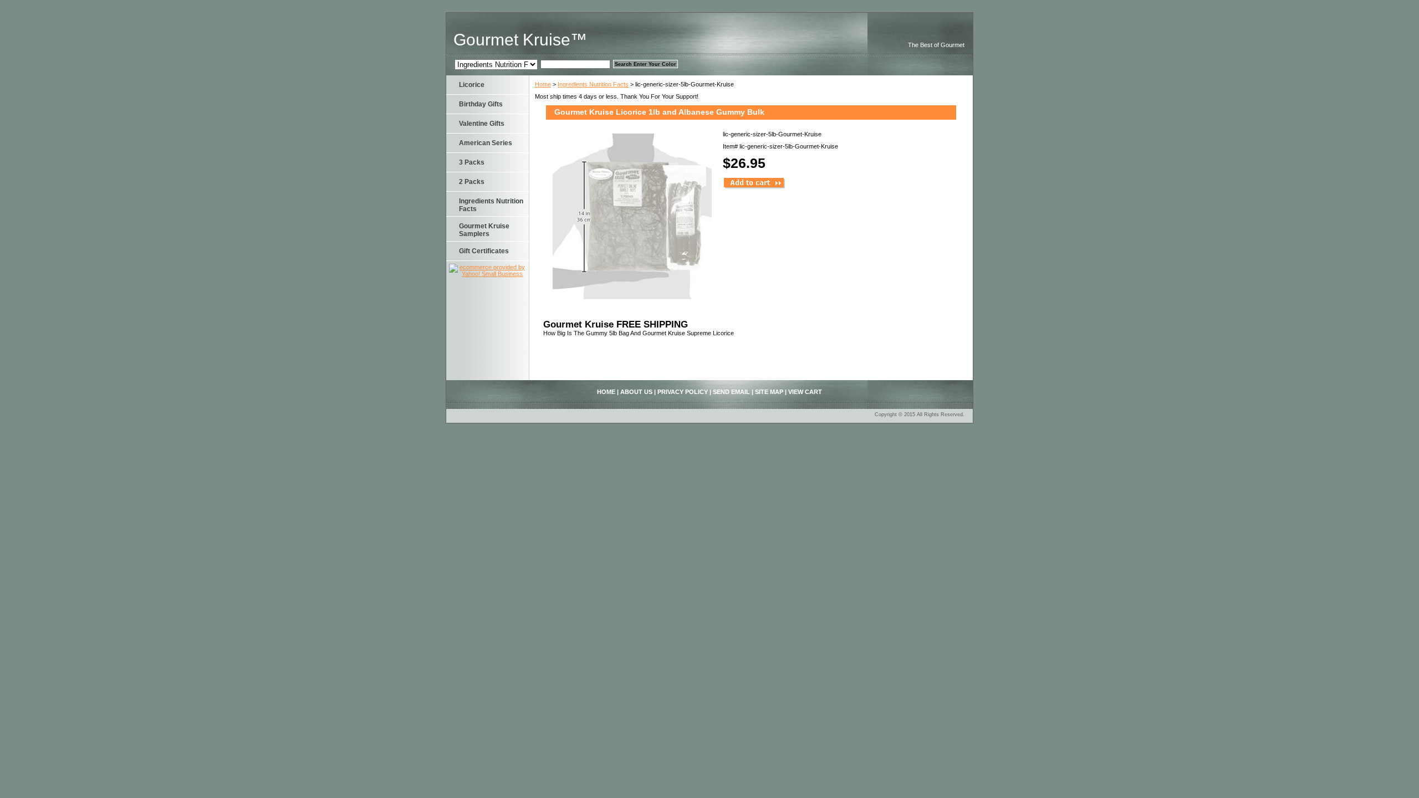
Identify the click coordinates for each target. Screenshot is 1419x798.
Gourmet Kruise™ (520, 39)
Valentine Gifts (481, 123)
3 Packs (471, 162)
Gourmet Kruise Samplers (484, 230)
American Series (485, 143)
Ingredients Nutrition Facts (593, 84)
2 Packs (471, 182)
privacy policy (682, 391)
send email (731, 391)
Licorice (471, 85)
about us (636, 391)
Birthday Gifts (481, 104)
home (606, 391)
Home (543, 84)
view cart (805, 391)
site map (769, 391)
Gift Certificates (484, 251)
